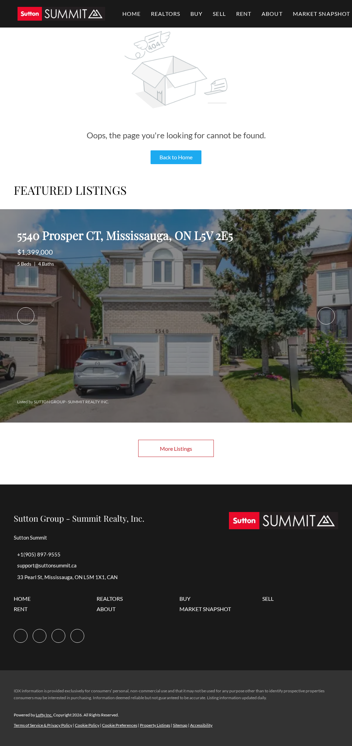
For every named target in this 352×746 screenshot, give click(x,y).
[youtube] (58, 636)
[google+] (77, 636)
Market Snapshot (321, 13)
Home (131, 13)
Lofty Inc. (44, 714)
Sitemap (180, 725)
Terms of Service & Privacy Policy (43, 725)
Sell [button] (219, 13)
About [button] (272, 13)
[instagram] (39, 636)
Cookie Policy (87, 725)
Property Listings (155, 725)
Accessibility (201, 725)
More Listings (176, 448)
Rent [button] (243, 13)
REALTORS (165, 13)
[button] (61, 14)
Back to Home (176, 157)
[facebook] (21, 636)
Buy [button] (196, 13)
